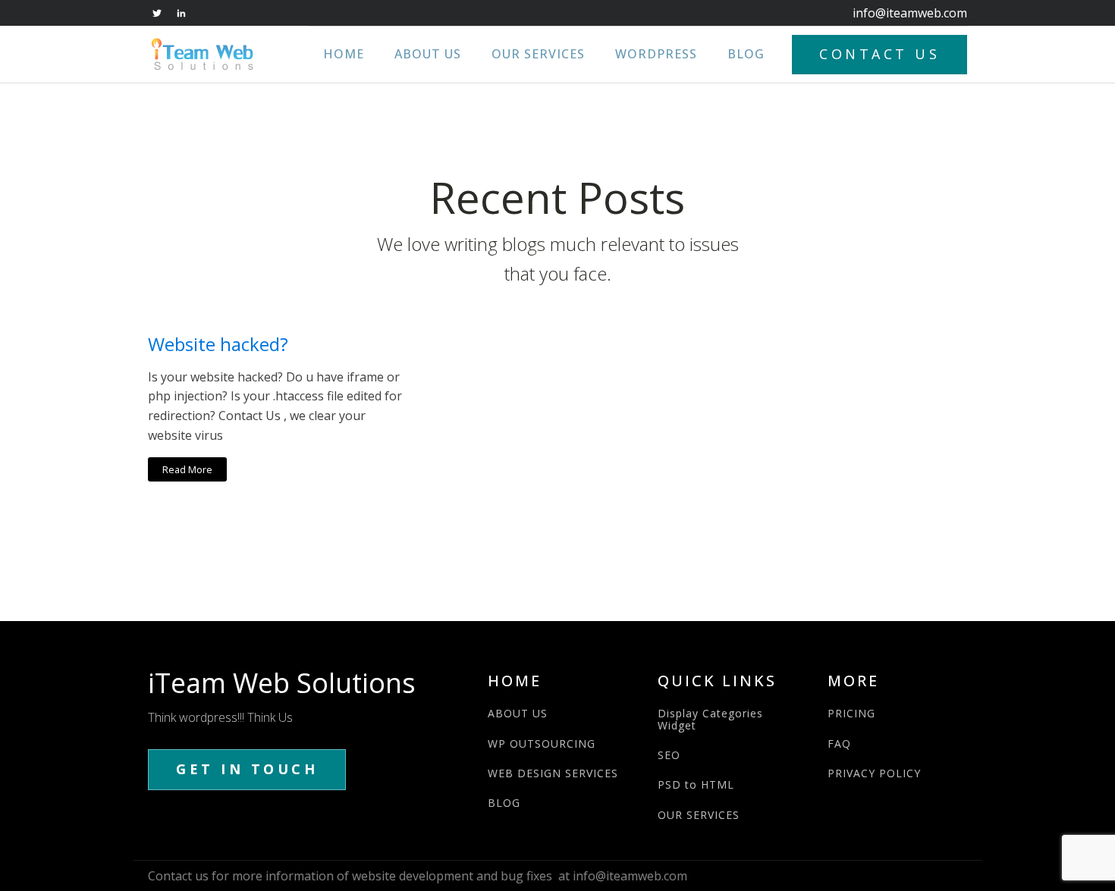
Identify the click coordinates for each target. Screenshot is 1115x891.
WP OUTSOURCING (541, 743)
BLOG (504, 802)
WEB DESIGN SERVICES (553, 773)
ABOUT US (518, 713)
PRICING (851, 713)
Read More (187, 469)
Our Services (538, 53)
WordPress (656, 53)
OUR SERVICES (699, 814)
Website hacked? (218, 345)
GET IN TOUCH (247, 769)
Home (343, 53)
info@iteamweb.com (910, 13)
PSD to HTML (696, 784)
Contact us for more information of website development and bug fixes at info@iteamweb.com (417, 875)
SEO (669, 755)
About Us (427, 53)
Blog (746, 53)
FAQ (839, 743)
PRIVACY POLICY (874, 773)
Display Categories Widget (710, 719)
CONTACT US (879, 54)
